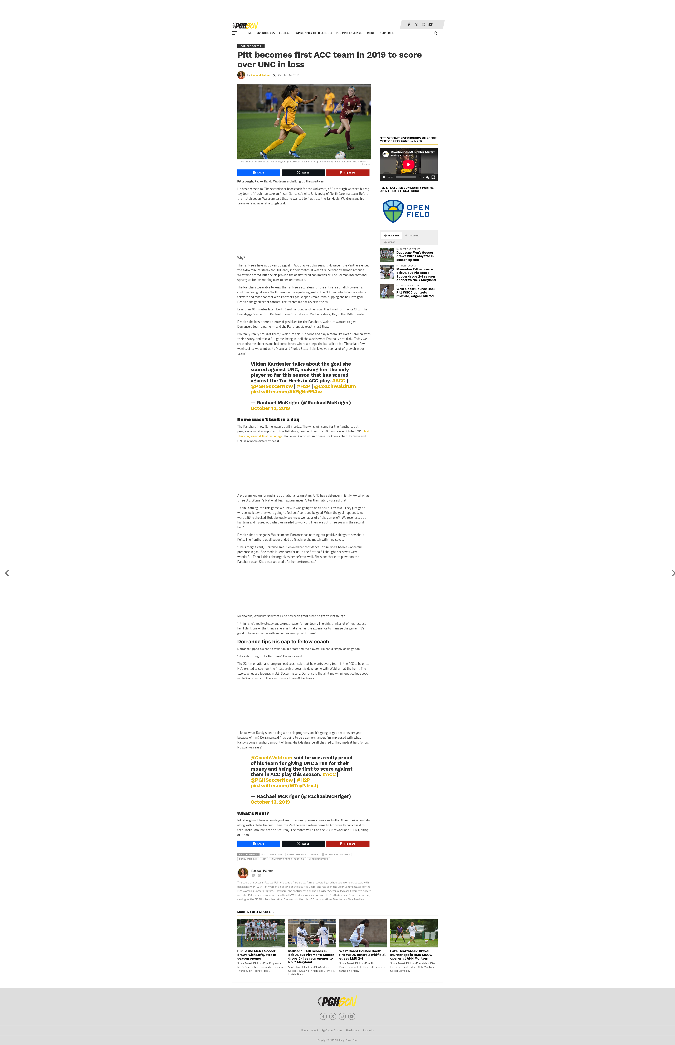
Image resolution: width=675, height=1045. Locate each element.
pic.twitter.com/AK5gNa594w (286, 392)
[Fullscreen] (433, 177)
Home (248, 33)
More (371, 33)
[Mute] (427, 177)
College (284, 33)
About (314, 1030)
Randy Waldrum (248, 859)
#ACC (338, 381)
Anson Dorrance (296, 854)
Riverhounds (265, 33)
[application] (409, 164)
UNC (264, 859)
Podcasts (368, 1030)
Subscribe (387, 33)
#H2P (303, 386)
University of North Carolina (287, 859)
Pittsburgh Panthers (337, 854)
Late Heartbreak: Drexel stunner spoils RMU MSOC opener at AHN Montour (411, 954)
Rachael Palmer (261, 75)
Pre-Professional (349, 33)
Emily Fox (316, 854)
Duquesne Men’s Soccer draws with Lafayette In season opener (415, 256)
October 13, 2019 (270, 408)
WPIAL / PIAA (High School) (313, 33)
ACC (263, 854)
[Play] (384, 177)
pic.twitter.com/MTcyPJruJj (284, 786)
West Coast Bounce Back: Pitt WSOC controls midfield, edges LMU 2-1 (416, 292)
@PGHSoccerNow (272, 386)
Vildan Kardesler (318, 859)
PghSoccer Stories (332, 1030)
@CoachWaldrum (335, 386)
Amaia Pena (276, 854)
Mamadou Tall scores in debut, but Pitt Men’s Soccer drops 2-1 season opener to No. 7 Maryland (416, 274)
